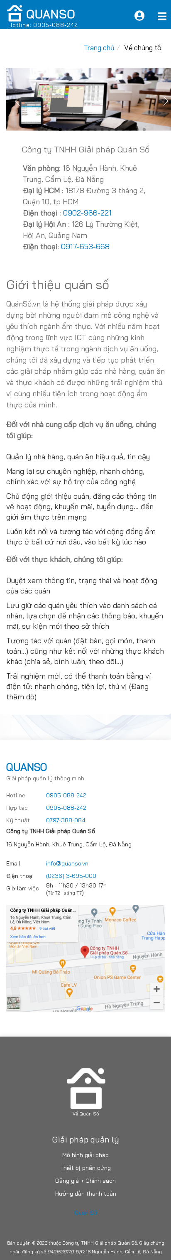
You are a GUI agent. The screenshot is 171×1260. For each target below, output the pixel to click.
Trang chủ (99, 47)
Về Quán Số (86, 1114)
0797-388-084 (66, 820)
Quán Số (85, 1212)
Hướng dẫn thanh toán (85, 1193)
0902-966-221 (86, 213)
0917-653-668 (85, 246)
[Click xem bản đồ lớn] (85, 957)
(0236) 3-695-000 (71, 876)
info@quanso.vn (67, 863)
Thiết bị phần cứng (85, 1168)
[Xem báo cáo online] (139, 15)
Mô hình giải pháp (85, 1155)
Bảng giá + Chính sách (85, 1180)
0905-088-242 (66, 795)
